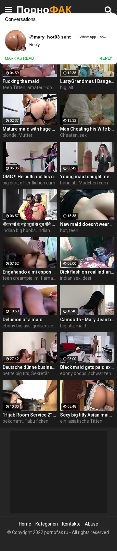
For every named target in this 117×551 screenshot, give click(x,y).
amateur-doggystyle (48, 87)
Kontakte (71, 524)
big (63, 87)
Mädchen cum (93, 182)
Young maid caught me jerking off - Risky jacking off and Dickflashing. (87, 176)
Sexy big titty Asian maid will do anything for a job (87, 414)
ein (63, 421)
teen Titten (14, 87)
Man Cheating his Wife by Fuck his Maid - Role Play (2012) (87, 129)
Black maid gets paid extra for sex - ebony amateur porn (87, 367)
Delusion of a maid (23, 319)
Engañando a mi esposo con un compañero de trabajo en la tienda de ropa (30, 272)
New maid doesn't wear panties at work (87, 224)
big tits (67, 325)
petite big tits (16, 373)
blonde (10, 135)
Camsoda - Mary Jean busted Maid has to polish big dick (87, 319)
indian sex (70, 278)
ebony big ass (17, 325)
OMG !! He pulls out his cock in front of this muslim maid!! (30, 176)
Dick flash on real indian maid (87, 272)
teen (73, 230)
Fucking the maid (21, 81)
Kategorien (46, 524)
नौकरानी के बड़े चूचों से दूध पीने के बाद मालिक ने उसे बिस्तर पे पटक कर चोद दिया (30, 224)
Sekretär (40, 373)
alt (70, 87)
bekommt (13, 421)
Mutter (25, 135)
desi (87, 278)
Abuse (91, 524)
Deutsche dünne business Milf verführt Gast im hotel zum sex (30, 367)
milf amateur (47, 278)
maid (81, 325)
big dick (10, 182)
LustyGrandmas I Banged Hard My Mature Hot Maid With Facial (87, 81)
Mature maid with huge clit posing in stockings (30, 129)
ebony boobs (73, 373)
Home (25, 524)
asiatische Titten (85, 421)
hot (63, 230)
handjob (68, 182)
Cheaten (69, 135)
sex (83, 135)
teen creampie (17, 278)
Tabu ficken (36, 421)
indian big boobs (19, 230)
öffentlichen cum (37, 182)
